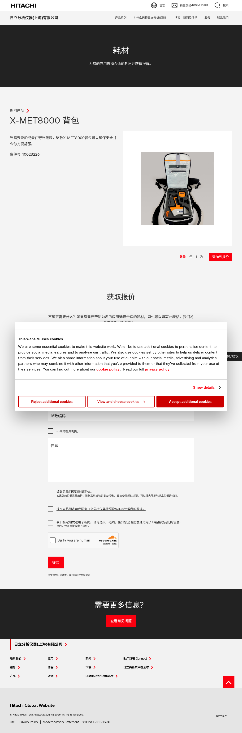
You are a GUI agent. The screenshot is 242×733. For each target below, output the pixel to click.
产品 (13, 676)
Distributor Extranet (99, 676)
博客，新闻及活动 (186, 17)
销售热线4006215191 (194, 5)
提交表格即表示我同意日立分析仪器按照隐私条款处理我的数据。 (101, 509)
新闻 (88, 658)
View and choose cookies (118, 402)
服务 (207, 17)
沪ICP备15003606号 (96, 722)
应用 (50, 658)
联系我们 (15, 658)
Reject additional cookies (52, 402)
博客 (50, 667)
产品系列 (120, 17)
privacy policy (157, 369)
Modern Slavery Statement (61, 722)
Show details (204, 387)
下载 (88, 667)
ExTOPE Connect (135, 658)
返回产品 (17, 110)
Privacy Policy (28, 722)
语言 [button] (162, 5)
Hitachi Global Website (32, 705)
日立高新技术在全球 (136, 667)
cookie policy (108, 369)
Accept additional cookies (190, 402)
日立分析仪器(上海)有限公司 (34, 18)
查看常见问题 (121, 621)
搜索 (226, 5)
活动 (50, 676)
